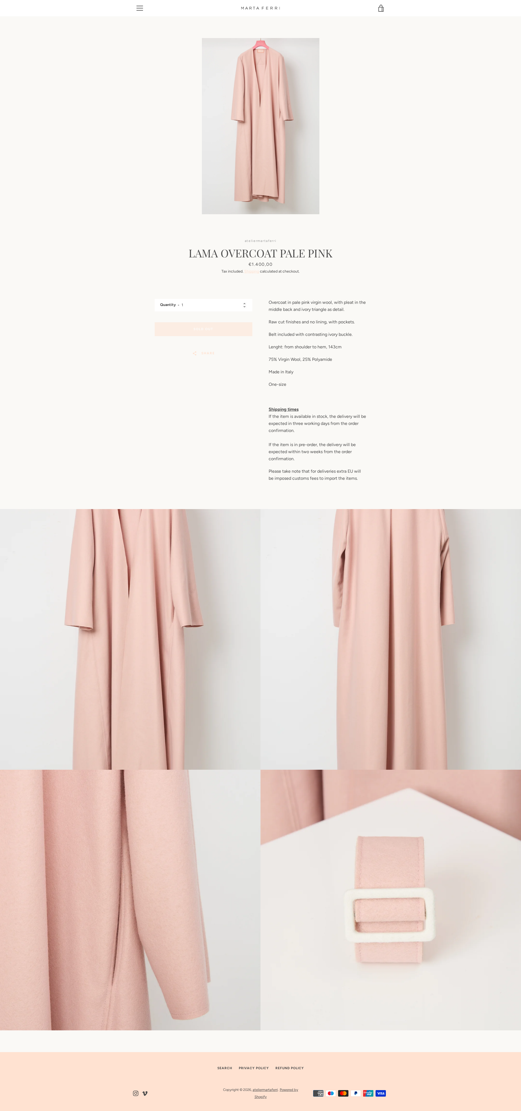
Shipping (251, 271)
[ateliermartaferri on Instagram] (135, 1093)
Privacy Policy (254, 1068)
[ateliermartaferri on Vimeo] (145, 1093)
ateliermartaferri (265, 1090)
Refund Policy (289, 1068)
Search (224, 1068)
